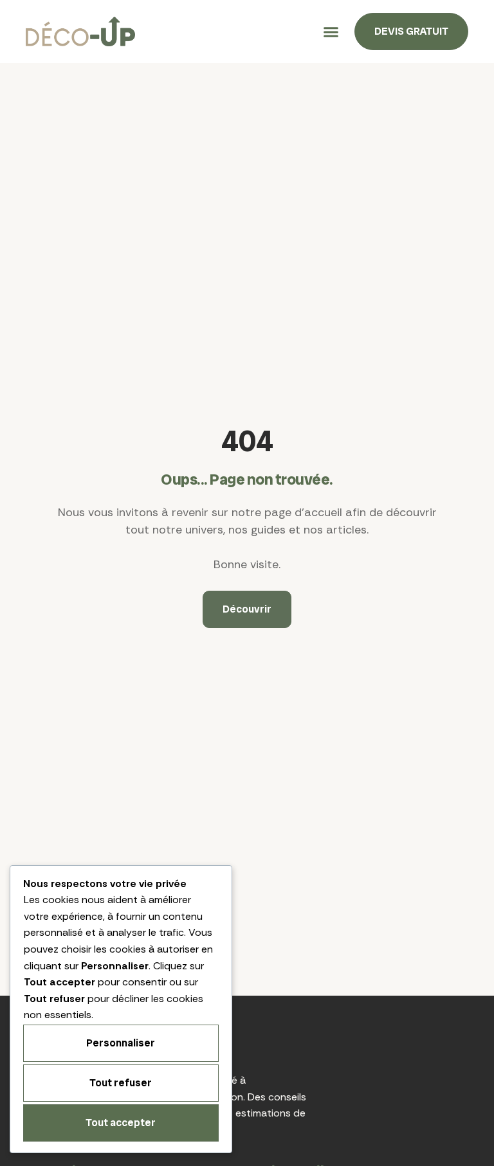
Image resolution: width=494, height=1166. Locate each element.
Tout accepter (121, 1122)
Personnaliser (120, 1043)
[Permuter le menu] (331, 32)
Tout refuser (120, 1083)
